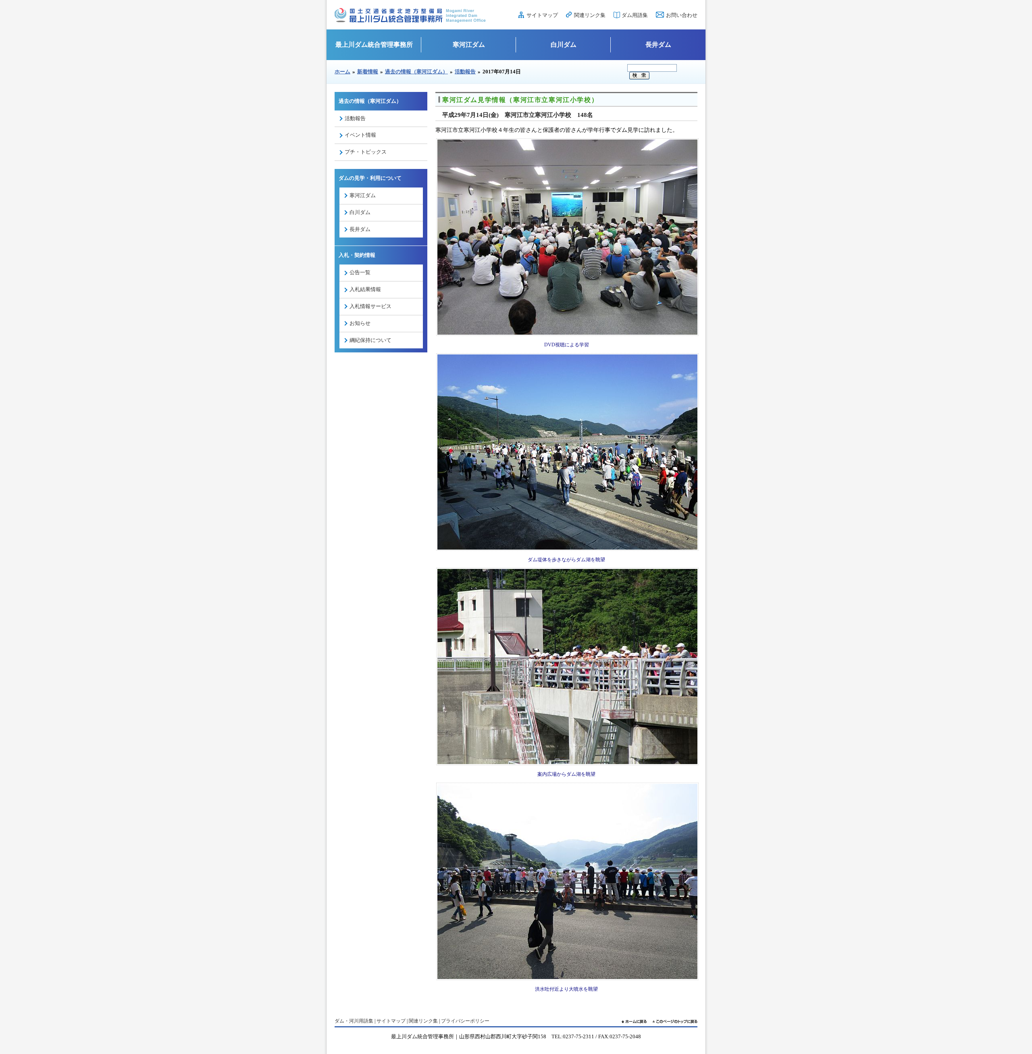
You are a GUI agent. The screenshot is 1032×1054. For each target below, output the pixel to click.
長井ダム (658, 44)
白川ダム (563, 44)
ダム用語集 (635, 15)
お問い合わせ (681, 15)
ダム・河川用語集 (354, 1021)
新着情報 (367, 72)
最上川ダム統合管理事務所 (374, 44)
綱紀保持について (370, 340)
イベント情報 (360, 135)
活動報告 (465, 72)
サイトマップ (542, 15)
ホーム (342, 72)
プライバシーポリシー (465, 1021)
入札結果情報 (365, 289)
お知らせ (360, 323)
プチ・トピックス (366, 152)
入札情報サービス (370, 306)
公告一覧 (360, 272)
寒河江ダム (469, 44)
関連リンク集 (589, 15)
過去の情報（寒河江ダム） (416, 72)
